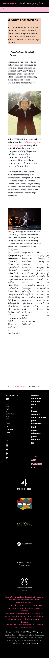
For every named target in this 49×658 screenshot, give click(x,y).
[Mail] (7, 462)
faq (33, 443)
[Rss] (7, 453)
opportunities (38, 417)
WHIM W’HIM (9, 3)
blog (33, 427)
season (35, 395)
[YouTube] (7, 449)
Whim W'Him (32, 632)
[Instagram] (7, 445)
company (36, 398)
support (35, 414)
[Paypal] (7, 458)
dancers (35, 401)
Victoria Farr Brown (18, 386)
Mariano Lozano (30, 643)
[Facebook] (7, 441)
